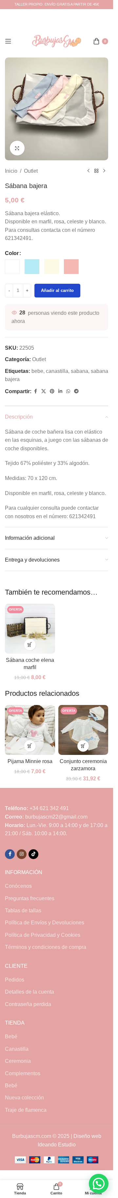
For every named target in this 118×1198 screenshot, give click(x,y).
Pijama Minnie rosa (30, 761)
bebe (37, 371)
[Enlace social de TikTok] (33, 854)
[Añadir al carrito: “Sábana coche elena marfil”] (30, 644)
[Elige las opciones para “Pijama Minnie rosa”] (30, 746)
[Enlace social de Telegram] (76, 391)
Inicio (11, 171)
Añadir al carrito (57, 290)
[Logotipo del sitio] (56, 40)
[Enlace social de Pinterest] (52, 391)
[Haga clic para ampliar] (17, 148)
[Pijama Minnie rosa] (30, 730)
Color (12, 253)
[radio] (12, 266)
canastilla (57, 371)
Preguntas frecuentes (29, 898)
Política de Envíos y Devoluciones (44, 922)
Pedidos (14, 979)
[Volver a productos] (96, 171)
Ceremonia (18, 1061)
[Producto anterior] (88, 171)
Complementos (22, 1073)
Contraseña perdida (28, 1004)
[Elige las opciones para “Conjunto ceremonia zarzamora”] (83, 746)
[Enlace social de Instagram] (22, 854)
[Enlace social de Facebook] (35, 391)
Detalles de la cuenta (29, 992)
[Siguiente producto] (104, 171)
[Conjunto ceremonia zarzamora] (83, 730)
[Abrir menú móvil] (8, 41)
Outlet (31, 171)
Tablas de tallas (23, 910)
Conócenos (18, 886)
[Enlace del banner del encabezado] (56, 4)
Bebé (11, 1036)
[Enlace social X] (43, 391)
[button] (98, 1183)
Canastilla (17, 1049)
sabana (79, 371)
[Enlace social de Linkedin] (60, 391)
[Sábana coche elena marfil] (30, 629)
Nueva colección (24, 1097)
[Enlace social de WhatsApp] (68, 391)
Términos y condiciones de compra (45, 947)
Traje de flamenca (26, 1110)
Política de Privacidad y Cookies (42, 935)
